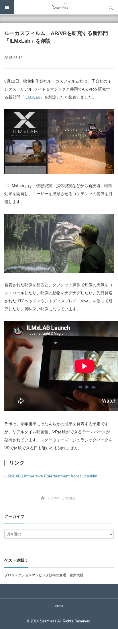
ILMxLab (32, 97)
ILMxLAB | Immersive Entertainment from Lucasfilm (50, 476)
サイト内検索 (111, 7)
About (59, 606)
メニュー (7, 7)
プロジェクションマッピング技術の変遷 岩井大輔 (43, 575)
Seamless (59, 7)
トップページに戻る (61, 498)
